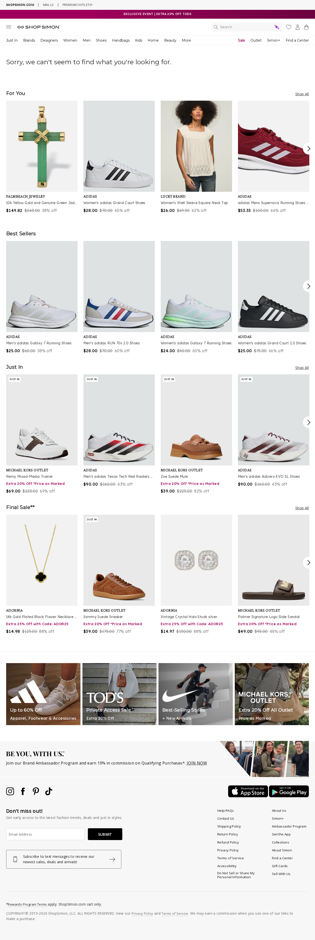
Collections (280, 842)
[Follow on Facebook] (23, 794)
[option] (41, 157)
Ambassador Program (289, 826)
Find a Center (297, 40)
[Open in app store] (248, 795)
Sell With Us (281, 874)
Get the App (281, 834)
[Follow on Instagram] (10, 794)
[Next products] (309, 149)
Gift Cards (280, 866)
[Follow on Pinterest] (36, 794)
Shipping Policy (229, 826)
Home (153, 40)
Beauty (170, 40)
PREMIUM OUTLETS (78, 4)
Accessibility (226, 866)
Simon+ (273, 40)
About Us (279, 810)
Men (87, 40)
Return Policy (227, 834)
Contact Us (225, 818)
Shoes (101, 40)
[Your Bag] (306, 28)
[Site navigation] (8, 27)
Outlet (256, 40)
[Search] (246, 27)
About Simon (282, 850)
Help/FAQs (225, 810)
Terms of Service (230, 858)
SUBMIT (105, 834)
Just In (12, 40)
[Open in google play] (289, 795)
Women (70, 40)
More (186, 40)
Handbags (121, 40)
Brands (29, 40)
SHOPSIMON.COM (20, 4)
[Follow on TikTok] (49, 794)
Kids (138, 40)
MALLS (48, 4)
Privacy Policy (228, 850)
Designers (49, 40)
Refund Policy (228, 842)
